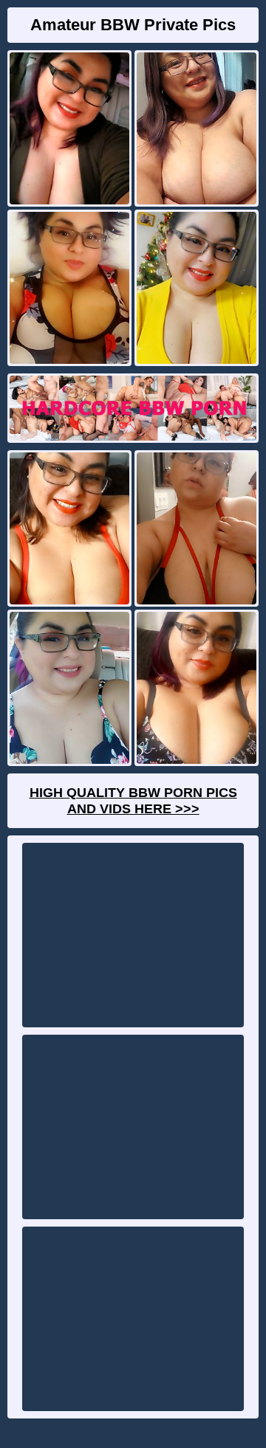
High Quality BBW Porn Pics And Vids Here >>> (133, 800)
